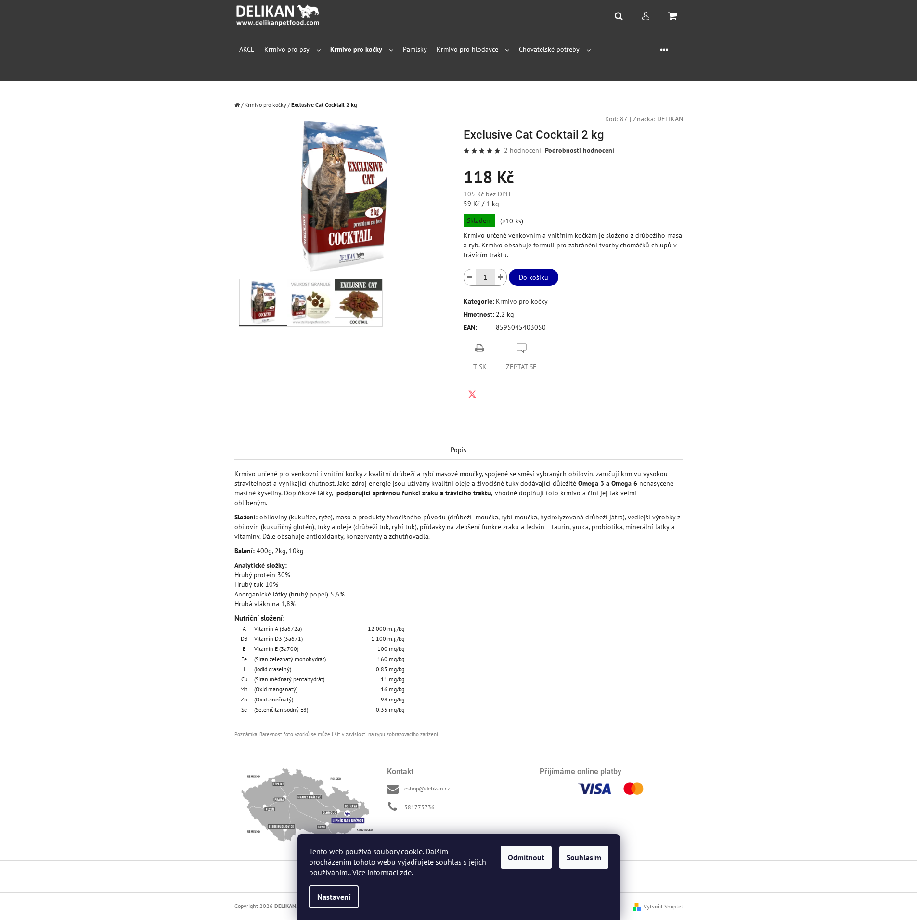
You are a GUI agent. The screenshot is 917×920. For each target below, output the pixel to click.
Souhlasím (584, 857)
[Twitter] (472, 394)
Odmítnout (526, 857)
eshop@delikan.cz (427, 788)
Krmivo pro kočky (522, 301)
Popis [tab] (458, 449)
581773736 (419, 807)
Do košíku (533, 277)
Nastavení (333, 897)
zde (406, 872)
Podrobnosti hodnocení (579, 150)
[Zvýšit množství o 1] (500, 277)
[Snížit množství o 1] (470, 277)
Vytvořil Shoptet (663, 906)
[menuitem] (246, 49)
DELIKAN (670, 119)
